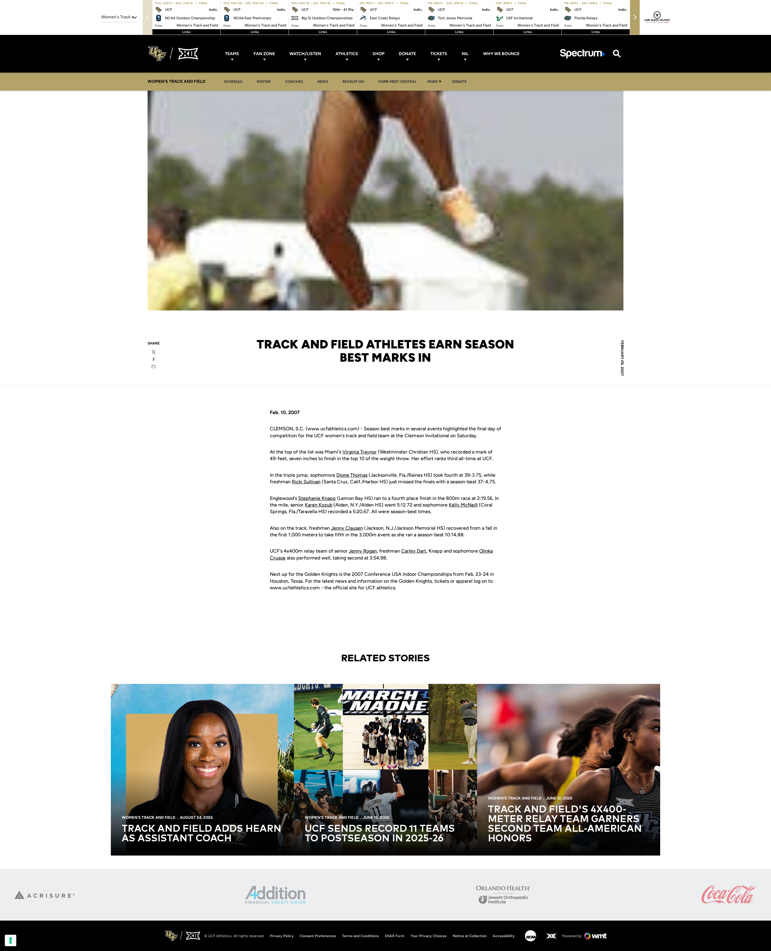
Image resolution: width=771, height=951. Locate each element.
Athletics (347, 53)
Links (186, 32)
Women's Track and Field (148, 817)
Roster (264, 82)
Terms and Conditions (360, 936)
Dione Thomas (351, 475)
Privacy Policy (282, 936)
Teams (232, 53)
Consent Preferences (318, 936)
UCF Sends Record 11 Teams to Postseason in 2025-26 (380, 833)
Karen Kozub (318, 505)
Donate (407, 53)
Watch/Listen (305, 53)
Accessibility (504, 936)
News (322, 82)
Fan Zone (264, 53)
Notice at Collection (470, 936)
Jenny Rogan (363, 551)
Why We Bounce (501, 53)
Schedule (233, 82)
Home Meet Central (399, 81)
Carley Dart (413, 551)
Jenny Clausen (347, 528)
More (432, 82)
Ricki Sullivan (306, 482)
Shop (378, 53)
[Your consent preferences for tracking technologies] (10, 940)
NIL (465, 53)
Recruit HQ (354, 81)
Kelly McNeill (463, 505)
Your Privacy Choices (428, 936)
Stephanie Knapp (317, 498)
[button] (635, 17)
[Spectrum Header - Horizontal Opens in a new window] (582, 53)
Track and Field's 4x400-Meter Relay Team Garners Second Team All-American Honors (565, 824)
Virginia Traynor (359, 452)
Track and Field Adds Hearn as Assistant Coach (201, 833)
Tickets (438, 53)
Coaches (294, 82)
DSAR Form (394, 936)
